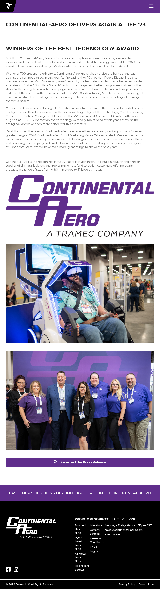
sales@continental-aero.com (124, 529)
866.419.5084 (113, 534)
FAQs (93, 546)
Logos (94, 551)
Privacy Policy (127, 584)
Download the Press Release (82, 462)
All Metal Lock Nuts (80, 557)
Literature (96, 525)
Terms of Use (146, 584)
